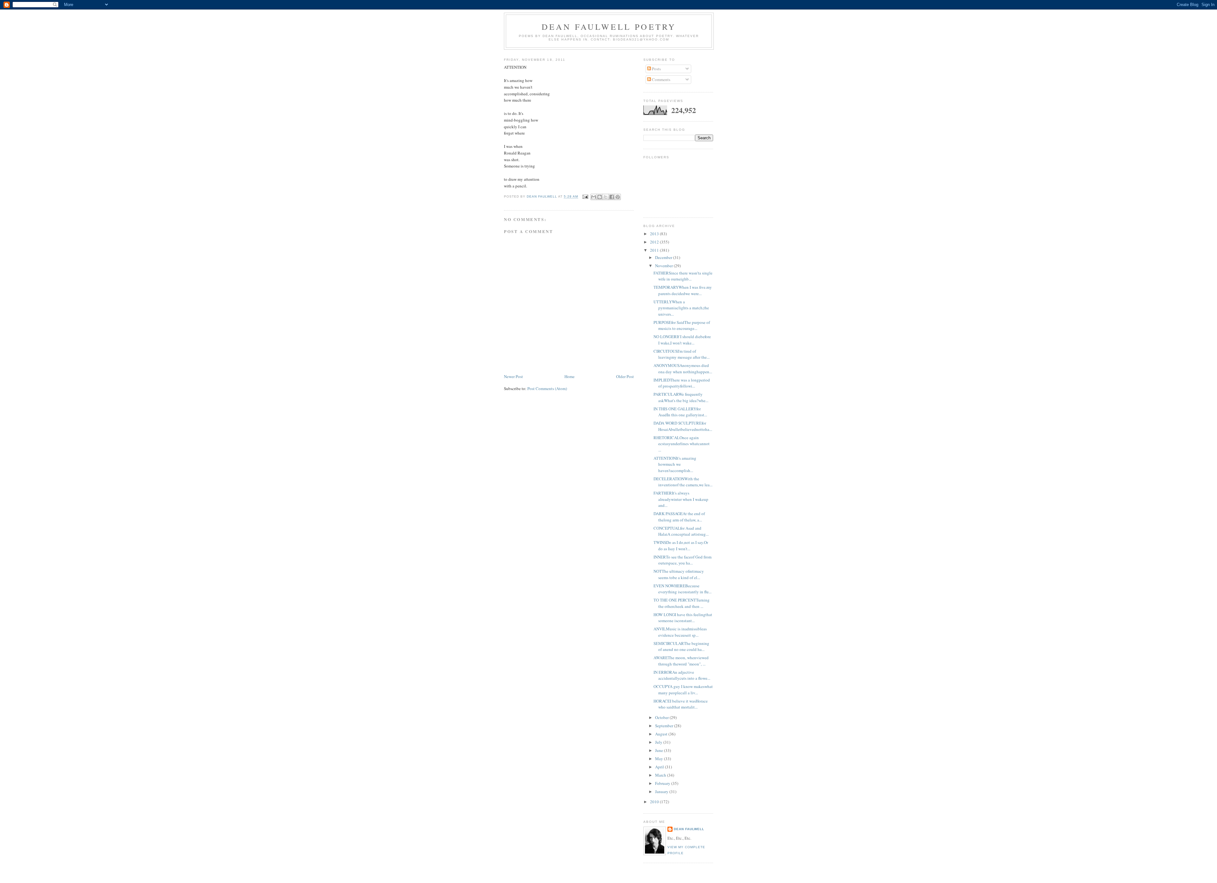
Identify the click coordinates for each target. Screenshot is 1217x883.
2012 (655, 242)
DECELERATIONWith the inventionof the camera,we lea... (683, 482)
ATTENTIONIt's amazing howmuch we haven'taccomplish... (675, 464)
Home (569, 376)
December (664, 257)
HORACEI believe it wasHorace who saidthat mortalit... (681, 704)
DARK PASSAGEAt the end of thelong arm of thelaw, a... (679, 517)
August (661, 734)
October (662, 717)
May (659, 758)
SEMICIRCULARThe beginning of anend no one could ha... (681, 646)
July (659, 742)
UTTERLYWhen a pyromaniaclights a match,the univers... (681, 308)
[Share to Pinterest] (618, 197)
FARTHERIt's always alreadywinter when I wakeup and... (681, 499)
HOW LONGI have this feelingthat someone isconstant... (683, 618)
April (660, 767)
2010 (655, 801)
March (661, 775)
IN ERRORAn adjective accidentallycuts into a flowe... (682, 675)
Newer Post (513, 376)
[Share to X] (605, 197)
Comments (660, 79)
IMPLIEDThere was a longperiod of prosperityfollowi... (682, 383)
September (664, 725)
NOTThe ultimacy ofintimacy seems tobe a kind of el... (679, 574)
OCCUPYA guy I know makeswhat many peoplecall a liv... (683, 690)
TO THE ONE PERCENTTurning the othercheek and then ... (682, 603)
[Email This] (593, 197)
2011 (655, 250)
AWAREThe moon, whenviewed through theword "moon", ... (681, 661)
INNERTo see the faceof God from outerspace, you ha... (683, 560)
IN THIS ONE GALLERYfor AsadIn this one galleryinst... (680, 412)
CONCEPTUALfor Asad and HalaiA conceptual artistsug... (681, 531)
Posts (656, 69)
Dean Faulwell (689, 829)
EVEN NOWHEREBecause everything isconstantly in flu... (683, 589)
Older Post (625, 376)
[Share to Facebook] (611, 197)
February (663, 783)
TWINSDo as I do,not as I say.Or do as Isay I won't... (681, 545)
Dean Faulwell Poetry (609, 26)
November (664, 265)
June (659, 750)
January (662, 791)
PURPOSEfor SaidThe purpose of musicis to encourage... (682, 325)
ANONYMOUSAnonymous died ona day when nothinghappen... (683, 369)
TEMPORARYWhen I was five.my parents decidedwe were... (683, 290)
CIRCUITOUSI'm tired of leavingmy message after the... (682, 354)
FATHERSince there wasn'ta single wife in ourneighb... (683, 276)
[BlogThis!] (599, 197)
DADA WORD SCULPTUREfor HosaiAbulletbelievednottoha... (683, 426)
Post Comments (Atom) (547, 388)
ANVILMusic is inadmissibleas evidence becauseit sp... (680, 632)
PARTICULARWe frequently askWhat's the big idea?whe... (681, 397)
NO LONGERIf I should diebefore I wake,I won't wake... (682, 340)
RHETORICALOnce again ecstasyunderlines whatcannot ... (682, 444)
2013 (655, 234)
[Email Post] (585, 197)
